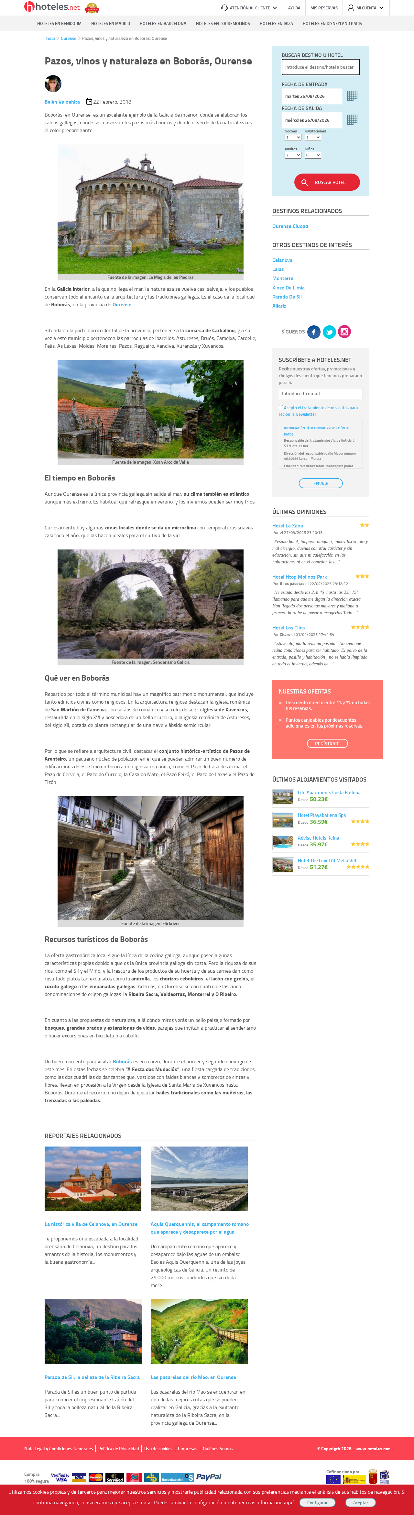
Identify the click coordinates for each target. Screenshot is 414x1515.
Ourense (68, 38)
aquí (289, 1502)
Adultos (291, 149)
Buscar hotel (330, 182)
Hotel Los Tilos (288, 627)
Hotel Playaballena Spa (322, 815)
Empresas (188, 1448)
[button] (207, 757)
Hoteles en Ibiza (276, 23)
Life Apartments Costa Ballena (329, 792)
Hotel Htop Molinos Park (299, 576)
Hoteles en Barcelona (163, 23)
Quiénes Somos (218, 1448)
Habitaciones (315, 131)
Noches (291, 131)
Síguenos (293, 331)
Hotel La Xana (287, 525)
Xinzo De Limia (288, 287)
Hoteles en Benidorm (59, 23)
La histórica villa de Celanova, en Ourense (91, 1223)
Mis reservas (324, 8)
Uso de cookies (158, 1448)
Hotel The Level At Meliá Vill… (329, 860)
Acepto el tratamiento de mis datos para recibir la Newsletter (318, 411)
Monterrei (283, 278)
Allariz (279, 305)
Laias (278, 269)
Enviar (321, 483)
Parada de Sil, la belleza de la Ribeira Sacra (92, 1377)
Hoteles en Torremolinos (223, 23)
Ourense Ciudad (290, 226)
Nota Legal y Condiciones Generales (58, 1448)
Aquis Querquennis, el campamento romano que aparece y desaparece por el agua (200, 1227)
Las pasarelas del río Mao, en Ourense (193, 1377)
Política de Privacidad (118, 1448)
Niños (309, 149)
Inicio (50, 38)
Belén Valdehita (62, 101)
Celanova (282, 260)
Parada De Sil (287, 296)
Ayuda (294, 8)
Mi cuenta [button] (366, 8)
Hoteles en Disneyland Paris (332, 23)
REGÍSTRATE (327, 743)
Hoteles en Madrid (110, 23)
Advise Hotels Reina (318, 837)
